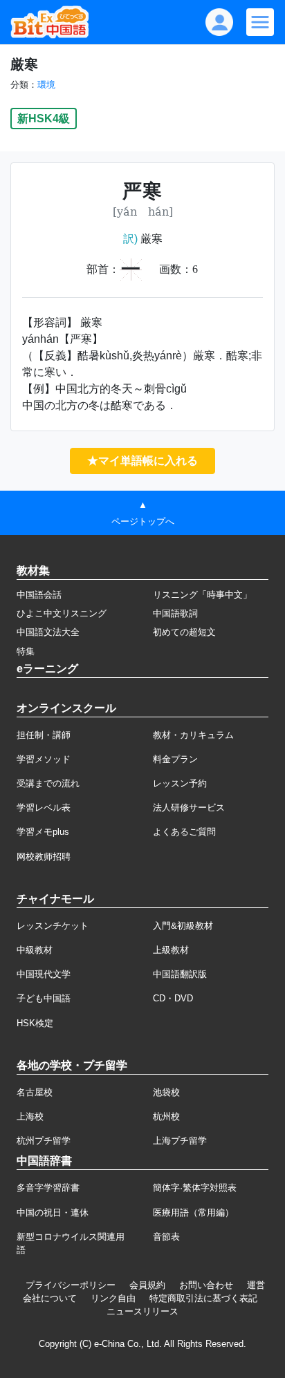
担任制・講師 (44, 735)
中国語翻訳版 (180, 974)
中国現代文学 (44, 974)
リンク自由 (113, 1298)
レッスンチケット (53, 926)
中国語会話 (39, 594)
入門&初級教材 (183, 926)
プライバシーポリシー (71, 1285)
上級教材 (171, 950)
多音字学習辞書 (48, 1187)
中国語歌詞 (175, 613)
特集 (26, 651)
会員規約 (147, 1285)
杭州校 (166, 1116)
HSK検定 (35, 1023)
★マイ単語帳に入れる (142, 460)
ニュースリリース (142, 1311)
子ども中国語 (44, 998)
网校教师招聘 (44, 856)
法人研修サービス (189, 807)
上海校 (30, 1116)
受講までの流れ (48, 783)
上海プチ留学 (180, 1140)
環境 (46, 84)
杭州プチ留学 (44, 1140)
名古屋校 (35, 1092)
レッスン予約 (180, 783)
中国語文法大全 (48, 632)
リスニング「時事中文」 (202, 594)
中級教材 (35, 950)
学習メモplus (43, 832)
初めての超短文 (184, 632)
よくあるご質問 (184, 832)
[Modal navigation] (260, 22)
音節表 (166, 1236)
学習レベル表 (44, 807)
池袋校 (166, 1092)
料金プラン (175, 759)
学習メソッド (44, 759)
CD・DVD (173, 998)
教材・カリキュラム (193, 735)
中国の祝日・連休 (53, 1212)
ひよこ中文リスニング (62, 613)
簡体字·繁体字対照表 (195, 1187)
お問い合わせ (206, 1285)
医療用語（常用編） (193, 1212)
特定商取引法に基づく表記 (203, 1298)
